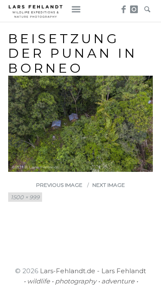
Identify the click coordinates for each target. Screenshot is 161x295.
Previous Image (59, 185)
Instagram (134, 7)
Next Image (108, 185)
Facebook (122, 7)
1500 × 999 (25, 197)
